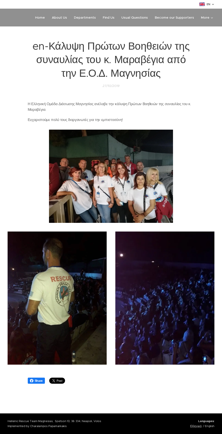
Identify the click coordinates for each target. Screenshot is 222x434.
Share (39, 380)
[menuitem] (41, 17)
